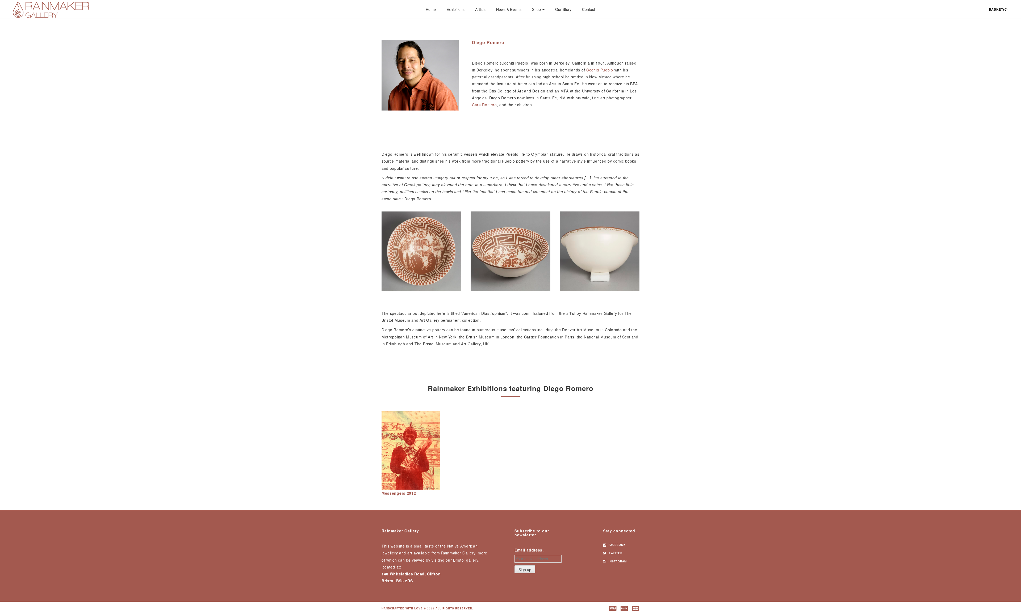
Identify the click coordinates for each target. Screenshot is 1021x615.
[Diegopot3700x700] (599, 251)
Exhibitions (455, 9)
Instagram (617, 561)
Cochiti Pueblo (599, 70)
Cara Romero (484, 104)
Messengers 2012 (399, 493)
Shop (537, 9)
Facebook (617, 545)
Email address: (529, 550)
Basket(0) (998, 9)
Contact (588, 9)
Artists (480, 9)
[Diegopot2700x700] (510, 251)
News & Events (508, 9)
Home (431, 9)
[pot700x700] (421, 251)
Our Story (563, 9)
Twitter (615, 553)
